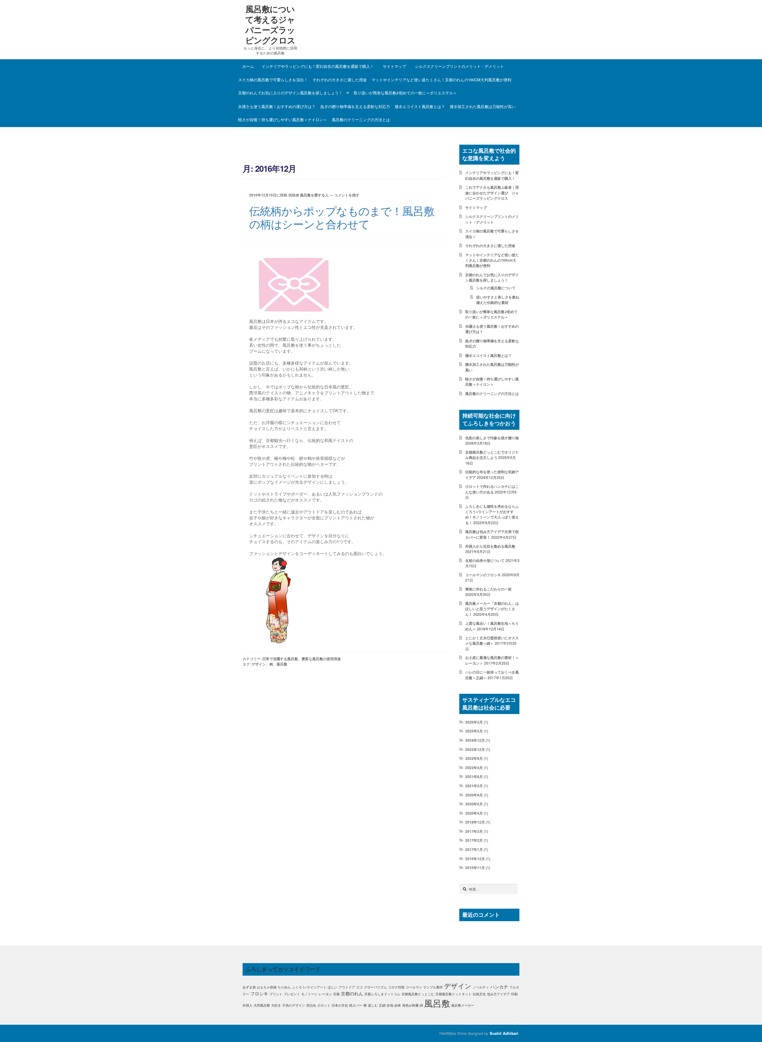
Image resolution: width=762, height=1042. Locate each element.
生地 (390, 1005)
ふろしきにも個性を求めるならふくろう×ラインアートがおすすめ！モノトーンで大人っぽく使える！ (492, 514)
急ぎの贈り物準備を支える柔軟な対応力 (355, 106)
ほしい (333, 987)
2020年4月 (474, 813)
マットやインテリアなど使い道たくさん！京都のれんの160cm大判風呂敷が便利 (441, 79)
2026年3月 (474, 722)
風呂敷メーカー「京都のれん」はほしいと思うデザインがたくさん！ (492, 609)
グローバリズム (375, 987)
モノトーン (309, 994)
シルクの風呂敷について (496, 287)
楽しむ (373, 1005)
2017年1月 (474, 849)
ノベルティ (481, 987)
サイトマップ (394, 66)
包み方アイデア (498, 994)
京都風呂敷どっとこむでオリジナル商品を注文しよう (492, 454)
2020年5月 (474, 804)
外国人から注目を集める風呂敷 (490, 546)
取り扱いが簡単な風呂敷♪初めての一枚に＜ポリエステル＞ (405, 93)
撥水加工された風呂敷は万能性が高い (483, 106)
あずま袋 (249, 987)
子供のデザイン (293, 1005)
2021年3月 (474, 785)
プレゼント (292, 994)
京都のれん (352, 993)
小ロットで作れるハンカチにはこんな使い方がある (492, 489)
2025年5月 (474, 731)
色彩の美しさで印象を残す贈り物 (492, 437)
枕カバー (355, 1005)
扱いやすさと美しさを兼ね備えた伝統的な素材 (497, 299)
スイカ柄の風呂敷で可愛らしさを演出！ (273, 79)
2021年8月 (474, 776)
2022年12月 (475, 749)
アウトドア (347, 987)
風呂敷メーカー (462, 1005)
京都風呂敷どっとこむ (418, 994)
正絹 (382, 1005)
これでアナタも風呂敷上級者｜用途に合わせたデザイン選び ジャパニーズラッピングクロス (492, 193)
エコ (359, 987)
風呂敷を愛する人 (314, 195)
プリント (275, 994)
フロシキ (259, 993)
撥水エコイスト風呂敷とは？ (420, 106)
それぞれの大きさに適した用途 (340, 79)
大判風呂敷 (262, 1005)
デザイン (259, 664)
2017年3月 (474, 831)
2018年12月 (475, 822)
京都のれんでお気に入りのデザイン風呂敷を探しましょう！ (290, 93)
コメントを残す (346, 195)
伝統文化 (479, 994)
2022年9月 (474, 758)
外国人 (247, 1005)
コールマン (414, 987)
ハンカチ (499, 986)
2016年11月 (475, 867)
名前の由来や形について (485, 560)
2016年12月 (475, 858)
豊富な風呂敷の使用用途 (321, 658)
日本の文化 (340, 1005)
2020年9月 (474, 795)
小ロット (323, 1005)
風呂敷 (282, 664)
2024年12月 (475, 740)
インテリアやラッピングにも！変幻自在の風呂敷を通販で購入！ (318, 66)
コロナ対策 (396, 987)
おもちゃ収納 (267, 987)
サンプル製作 (433, 987)
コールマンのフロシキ (483, 574)
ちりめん (284, 987)
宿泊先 (311, 1005)
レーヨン (325, 994)
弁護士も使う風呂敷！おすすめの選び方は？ (277, 106)
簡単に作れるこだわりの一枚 (488, 589)
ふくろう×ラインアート (309, 987)
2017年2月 (474, 840)
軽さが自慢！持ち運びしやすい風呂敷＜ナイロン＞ (282, 119)
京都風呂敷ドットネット (453, 994)
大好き (276, 1005)
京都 (336, 994)
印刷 (514, 994)
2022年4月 (474, 767)
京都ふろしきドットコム (382, 994)
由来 (397, 1005)
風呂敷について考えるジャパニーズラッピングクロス (270, 24)
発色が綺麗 (410, 1005)
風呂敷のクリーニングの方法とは (361, 119)
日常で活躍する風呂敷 (280, 658)
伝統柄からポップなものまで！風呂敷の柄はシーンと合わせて (341, 217)
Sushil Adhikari (504, 1033)
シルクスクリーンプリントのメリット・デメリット (459, 66)
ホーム (248, 66)
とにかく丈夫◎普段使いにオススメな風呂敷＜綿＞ (492, 640)
